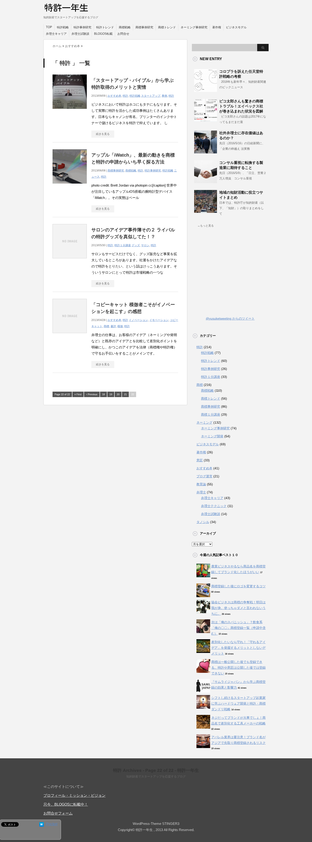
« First (78, 394)
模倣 (120, 326)
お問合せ (123, 33)
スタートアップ (150, 95)
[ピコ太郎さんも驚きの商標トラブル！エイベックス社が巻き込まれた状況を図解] (205, 120)
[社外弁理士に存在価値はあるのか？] (205, 151)
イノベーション (138, 320)
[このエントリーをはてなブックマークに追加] (41, 824)
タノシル (202, 522)
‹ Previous (92, 394)
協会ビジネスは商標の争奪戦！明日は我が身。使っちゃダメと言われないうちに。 (238, 607)
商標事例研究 (144, 27)
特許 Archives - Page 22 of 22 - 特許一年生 (156, 770)
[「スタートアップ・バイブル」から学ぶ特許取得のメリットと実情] (70, 111)
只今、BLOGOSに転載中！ (65, 804)
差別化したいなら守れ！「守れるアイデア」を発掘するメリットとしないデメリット (238, 647)
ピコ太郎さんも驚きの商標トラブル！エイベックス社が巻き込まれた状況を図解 (241, 106)
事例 (164, 95)
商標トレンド (167, 27)
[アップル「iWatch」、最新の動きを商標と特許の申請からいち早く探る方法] (70, 186)
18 (103, 394)
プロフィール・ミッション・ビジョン (74, 795)
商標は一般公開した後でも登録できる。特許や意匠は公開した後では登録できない (238, 667)
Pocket (51, 824)
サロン (145, 245)
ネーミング (204, 422)
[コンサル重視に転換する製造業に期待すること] (205, 181)
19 (110, 394)
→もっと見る (205, 225)
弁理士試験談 (80, 33)
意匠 (199, 460)
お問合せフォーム (58, 813)
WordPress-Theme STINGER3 (156, 824)
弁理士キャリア (56, 33)
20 (118, 394)
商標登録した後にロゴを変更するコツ (238, 586)
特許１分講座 (122, 245)
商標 (106, 326)
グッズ (136, 245)
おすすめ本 (114, 95)
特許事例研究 (82, 27)
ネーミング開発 (212, 436)
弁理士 (201, 492)
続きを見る (103, 134)
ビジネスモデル (236, 27)
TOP (49, 27)
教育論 (201, 484)
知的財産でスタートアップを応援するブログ (156, 776)
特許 (125, 95)
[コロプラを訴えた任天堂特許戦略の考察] (205, 90)
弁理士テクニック (214, 506)
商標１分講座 (210, 414)
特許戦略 (63, 27)
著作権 (216, 27)
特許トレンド (105, 27)
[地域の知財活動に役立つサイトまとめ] (205, 211)
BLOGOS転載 (103, 33)
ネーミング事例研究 (194, 27)
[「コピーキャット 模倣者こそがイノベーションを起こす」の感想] (70, 335)
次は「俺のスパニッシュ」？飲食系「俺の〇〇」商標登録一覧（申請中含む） (238, 627)
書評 (113, 326)
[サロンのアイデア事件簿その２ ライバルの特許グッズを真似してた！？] (70, 261)
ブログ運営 (204, 476)
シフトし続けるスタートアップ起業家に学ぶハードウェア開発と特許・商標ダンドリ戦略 (238, 703)
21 (125, 394)
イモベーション (159, 320)
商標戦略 (125, 27)
